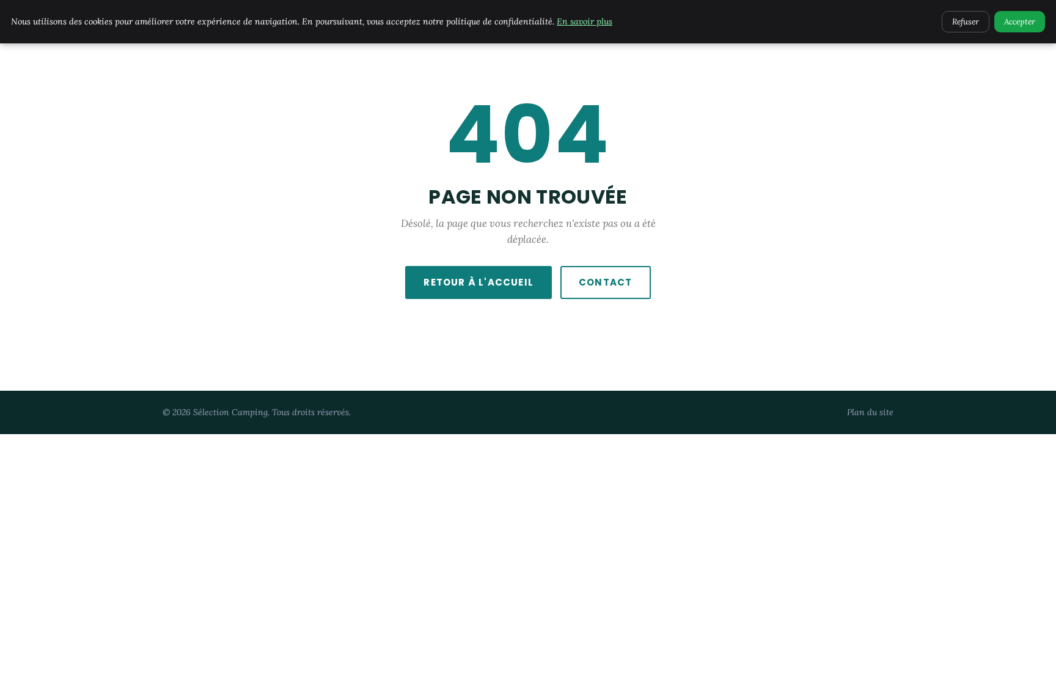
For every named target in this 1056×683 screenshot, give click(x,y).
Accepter (1019, 22)
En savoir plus (584, 21)
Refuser (965, 22)
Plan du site (870, 412)
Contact (605, 282)
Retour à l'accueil (479, 282)
